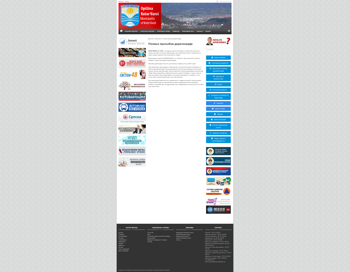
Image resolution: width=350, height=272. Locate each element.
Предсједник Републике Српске (185, 232)
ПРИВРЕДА (176, 31)
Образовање (121, 241)
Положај (120, 232)
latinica (127, 1)
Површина (121, 234)
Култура (120, 247)
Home (151, 38)
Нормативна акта (188, 31)
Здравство (121, 245)
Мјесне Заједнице (123, 251)
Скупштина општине (147, 31)
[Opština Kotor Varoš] (139, 15)
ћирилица (121, 1)
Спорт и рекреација (123, 249)
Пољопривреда (122, 236)
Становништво (122, 240)
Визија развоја (151, 238)
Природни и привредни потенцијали (157, 240)
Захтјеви (149, 241)
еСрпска (178, 240)
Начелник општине (131, 31)
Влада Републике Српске (183, 234)
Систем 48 (150, 232)
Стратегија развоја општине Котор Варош (158, 236)
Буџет (149, 234)
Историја (120, 238)
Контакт (208, 31)
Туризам (120, 243)
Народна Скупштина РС (182, 236)
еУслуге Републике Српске (183, 238)
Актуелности (158, 38)
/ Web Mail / (167, 270)
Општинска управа (163, 31)
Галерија (200, 31)
